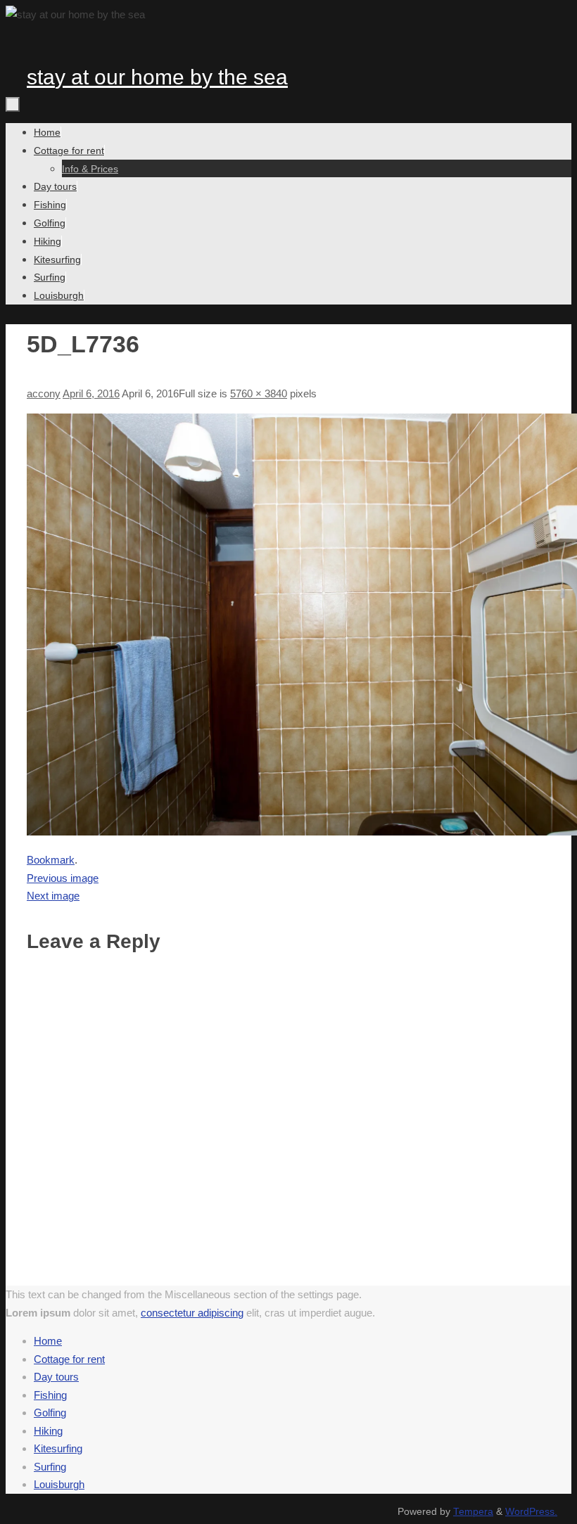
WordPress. (531, 1511)
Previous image (63, 878)
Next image (53, 896)
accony (44, 393)
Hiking (48, 1431)
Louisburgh (59, 1484)
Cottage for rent (69, 1359)
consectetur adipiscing (192, 1313)
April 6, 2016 (91, 393)
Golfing (50, 1413)
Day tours (56, 1377)
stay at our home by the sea (157, 77)
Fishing (50, 1395)
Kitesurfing (58, 1448)
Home (48, 1341)
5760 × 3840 (258, 393)
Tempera (473, 1511)
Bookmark (51, 860)
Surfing (50, 1467)
